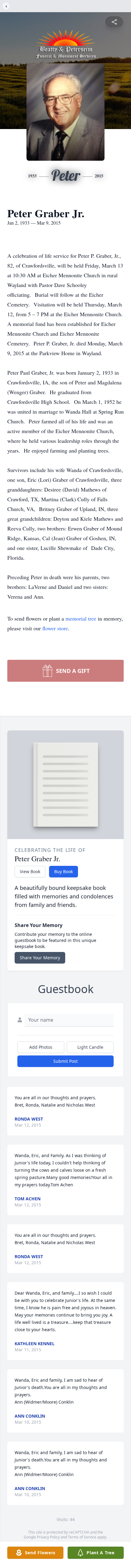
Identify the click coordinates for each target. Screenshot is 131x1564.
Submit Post (65, 1061)
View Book (30, 871)
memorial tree (81, 618)
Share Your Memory (40, 957)
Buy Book (63, 871)
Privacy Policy (48, 1537)
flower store (55, 628)
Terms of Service (82, 1537)
